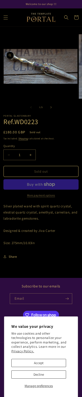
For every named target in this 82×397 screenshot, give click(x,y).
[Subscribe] (67, 298)
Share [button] (13, 257)
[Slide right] (51, 107)
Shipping (23, 138)
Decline (38, 374)
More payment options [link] (41, 195)
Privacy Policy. (22, 351)
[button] (6, 17)
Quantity (9, 146)
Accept (39, 363)
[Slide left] (31, 107)
